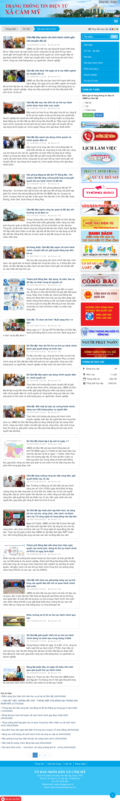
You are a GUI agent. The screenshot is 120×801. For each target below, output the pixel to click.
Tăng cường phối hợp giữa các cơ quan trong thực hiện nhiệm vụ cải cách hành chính (38, 724)
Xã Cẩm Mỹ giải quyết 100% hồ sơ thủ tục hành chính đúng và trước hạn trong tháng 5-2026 (50, 637)
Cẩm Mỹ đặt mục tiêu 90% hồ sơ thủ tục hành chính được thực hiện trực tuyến (49, 104)
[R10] (100, 280)
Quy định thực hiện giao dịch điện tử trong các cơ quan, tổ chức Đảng (40, 729)
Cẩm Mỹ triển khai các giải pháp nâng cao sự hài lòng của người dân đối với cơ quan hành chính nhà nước (50, 583)
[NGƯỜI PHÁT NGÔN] (100, 342)
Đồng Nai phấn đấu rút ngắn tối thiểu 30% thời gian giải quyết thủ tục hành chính (49, 668)
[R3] (100, 174)
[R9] (100, 265)
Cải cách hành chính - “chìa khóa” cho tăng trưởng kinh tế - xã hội (39, 747)
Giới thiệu (88, 44)
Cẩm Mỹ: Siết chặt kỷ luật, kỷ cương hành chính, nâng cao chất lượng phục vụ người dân (50, 408)
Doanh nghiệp (90, 74)
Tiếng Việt (103, 1)
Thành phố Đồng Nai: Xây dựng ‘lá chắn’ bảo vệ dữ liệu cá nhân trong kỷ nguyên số (50, 281)
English (114, 1)
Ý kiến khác (90, 109)
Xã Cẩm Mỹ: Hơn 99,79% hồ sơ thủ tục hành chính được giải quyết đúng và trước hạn (51, 347)
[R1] (100, 124)
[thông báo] (100, 191)
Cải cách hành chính (93, 62)
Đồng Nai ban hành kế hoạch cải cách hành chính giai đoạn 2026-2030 (34, 717)
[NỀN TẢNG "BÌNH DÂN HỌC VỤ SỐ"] (100, 352)
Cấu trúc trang (54, 763)
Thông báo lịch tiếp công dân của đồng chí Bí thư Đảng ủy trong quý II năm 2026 (39, 709)
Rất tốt (88, 102)
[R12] (100, 136)
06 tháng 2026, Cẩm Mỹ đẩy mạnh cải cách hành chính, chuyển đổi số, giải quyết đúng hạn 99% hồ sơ (50, 250)
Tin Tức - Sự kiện (92, 50)
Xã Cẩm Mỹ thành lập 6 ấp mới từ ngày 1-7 (47, 441)
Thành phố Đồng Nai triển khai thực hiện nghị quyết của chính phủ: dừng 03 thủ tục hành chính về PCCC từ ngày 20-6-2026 (51, 548)
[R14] (100, 332)
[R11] (100, 294)
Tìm (114, 36)
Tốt (86, 106)
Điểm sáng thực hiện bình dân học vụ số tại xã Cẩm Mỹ (34, 696)
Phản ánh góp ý (91, 68)
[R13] (100, 313)
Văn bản (88, 56)
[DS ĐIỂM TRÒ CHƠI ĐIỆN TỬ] (100, 236)
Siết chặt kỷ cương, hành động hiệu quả (27, 742)
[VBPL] (100, 207)
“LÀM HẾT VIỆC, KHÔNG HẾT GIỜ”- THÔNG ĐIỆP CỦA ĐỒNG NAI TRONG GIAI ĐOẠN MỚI (39, 702)
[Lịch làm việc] (100, 155)
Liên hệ (68, 763)
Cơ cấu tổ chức (91, 80)
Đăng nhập (80, 763)
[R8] (100, 250)
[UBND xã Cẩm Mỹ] (37, 8)
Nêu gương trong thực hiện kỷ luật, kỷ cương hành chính (34, 738)
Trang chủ (39, 763)
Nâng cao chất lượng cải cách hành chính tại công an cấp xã (36, 734)
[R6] (100, 222)
